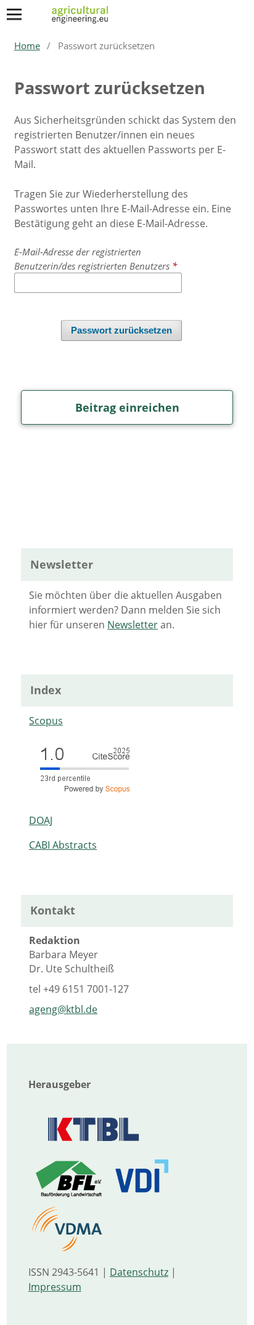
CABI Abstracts (63, 845)
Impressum (54, 1287)
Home (27, 45)
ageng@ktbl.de (63, 1009)
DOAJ (40, 820)
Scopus (46, 720)
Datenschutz (139, 1272)
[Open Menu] (14, 14)
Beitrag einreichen (127, 407)
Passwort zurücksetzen (121, 330)
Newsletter (132, 624)
